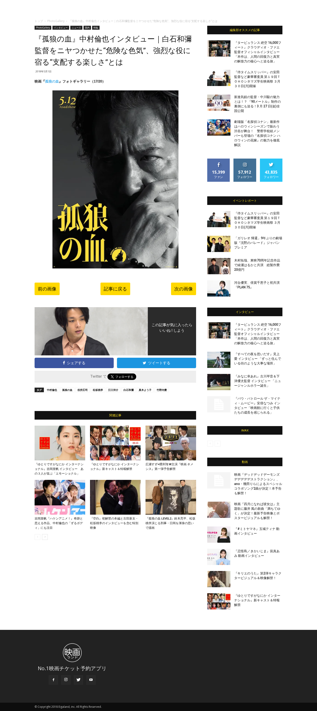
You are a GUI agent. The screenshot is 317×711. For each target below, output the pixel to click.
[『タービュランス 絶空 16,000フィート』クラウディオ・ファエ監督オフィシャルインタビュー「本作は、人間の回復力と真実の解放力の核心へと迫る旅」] (218, 48)
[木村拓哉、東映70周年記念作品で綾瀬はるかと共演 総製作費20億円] (218, 266)
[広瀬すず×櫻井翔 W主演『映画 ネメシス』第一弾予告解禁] (171, 443)
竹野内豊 (162, 390)
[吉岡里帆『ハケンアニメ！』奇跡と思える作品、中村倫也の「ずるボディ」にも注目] (60, 497)
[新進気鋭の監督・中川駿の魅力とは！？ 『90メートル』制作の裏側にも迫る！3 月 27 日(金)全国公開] (218, 103)
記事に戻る (115, 288)
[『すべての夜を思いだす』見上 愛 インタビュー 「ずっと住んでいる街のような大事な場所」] (218, 360)
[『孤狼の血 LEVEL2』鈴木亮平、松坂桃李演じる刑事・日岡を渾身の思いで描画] (171, 497)
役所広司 (83, 390)
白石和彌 (128, 390)
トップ (39, 21)
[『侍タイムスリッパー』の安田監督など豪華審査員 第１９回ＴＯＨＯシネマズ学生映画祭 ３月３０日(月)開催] (218, 78)
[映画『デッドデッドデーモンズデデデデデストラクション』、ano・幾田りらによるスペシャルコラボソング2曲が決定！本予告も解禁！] (218, 480)
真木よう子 (145, 390)
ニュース (76, 27)
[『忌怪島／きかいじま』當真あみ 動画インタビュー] (218, 557)
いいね (219, 160)
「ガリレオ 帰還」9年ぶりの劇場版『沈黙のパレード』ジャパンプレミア (258, 242)
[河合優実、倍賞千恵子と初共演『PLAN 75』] (218, 288)
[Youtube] (91, 680)
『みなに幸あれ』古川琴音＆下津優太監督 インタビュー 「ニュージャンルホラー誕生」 (257, 380)
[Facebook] (53, 680)
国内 (87, 27)
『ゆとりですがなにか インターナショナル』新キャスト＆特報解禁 (257, 600)
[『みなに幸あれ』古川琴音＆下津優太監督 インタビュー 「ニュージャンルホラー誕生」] (218, 382)
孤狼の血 (52, 81)
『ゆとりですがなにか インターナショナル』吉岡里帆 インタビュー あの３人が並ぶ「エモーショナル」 (59, 468)
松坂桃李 (98, 390)
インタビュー (61, 27)
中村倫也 (52, 390)
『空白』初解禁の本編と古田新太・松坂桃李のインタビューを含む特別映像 (114, 523)
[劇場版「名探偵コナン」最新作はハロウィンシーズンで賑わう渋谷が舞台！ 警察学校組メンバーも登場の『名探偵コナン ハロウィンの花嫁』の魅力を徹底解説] (218, 127)
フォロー (245, 160)
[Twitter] (78, 680)
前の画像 (47, 288)
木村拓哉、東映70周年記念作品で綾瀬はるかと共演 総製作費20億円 (257, 264)
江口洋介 (113, 390)
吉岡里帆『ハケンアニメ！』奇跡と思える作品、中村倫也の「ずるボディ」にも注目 (59, 523)
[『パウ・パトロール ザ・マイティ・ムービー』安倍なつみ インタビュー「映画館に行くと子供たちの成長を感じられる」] (218, 404)
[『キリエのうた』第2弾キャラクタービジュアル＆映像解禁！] (218, 579)
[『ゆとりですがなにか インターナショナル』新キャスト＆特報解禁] (115, 443)
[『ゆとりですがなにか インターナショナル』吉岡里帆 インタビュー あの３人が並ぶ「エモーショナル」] (60, 443)
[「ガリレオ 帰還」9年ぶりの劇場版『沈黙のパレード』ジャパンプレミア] (218, 244)
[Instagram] (66, 680)
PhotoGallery (56, 21)
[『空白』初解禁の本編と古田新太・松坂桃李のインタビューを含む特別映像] (115, 497)
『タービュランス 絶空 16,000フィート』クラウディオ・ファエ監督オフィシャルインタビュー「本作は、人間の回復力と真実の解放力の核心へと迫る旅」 (257, 52)
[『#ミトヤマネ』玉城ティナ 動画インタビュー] (218, 534)
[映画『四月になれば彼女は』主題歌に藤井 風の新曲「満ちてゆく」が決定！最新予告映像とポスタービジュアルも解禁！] (218, 510)
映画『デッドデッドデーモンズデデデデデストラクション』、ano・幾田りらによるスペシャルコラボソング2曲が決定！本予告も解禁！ (258, 484)
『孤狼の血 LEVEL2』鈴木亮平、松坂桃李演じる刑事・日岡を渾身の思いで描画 (170, 523)
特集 (96, 27)
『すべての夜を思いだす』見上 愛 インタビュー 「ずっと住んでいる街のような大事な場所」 (257, 358)
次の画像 (183, 288)
